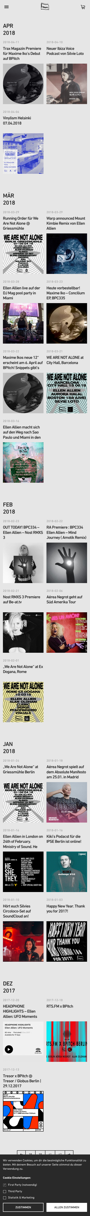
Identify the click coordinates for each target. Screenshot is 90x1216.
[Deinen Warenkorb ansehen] (81, 8)
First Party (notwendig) (22, 1185)
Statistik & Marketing (21, 1198)
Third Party (15, 1191)
